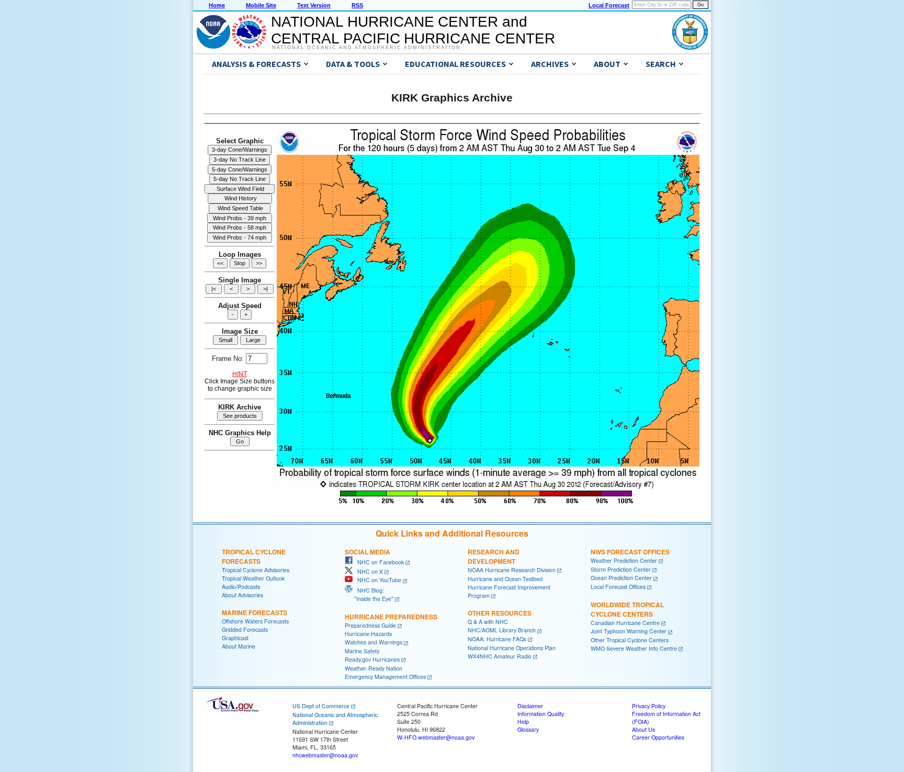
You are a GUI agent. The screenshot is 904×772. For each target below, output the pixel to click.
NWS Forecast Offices (630, 552)
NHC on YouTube (377, 580)
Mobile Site (261, 5)
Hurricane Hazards (368, 634)
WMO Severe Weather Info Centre (634, 648)
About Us (643, 729)
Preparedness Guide (370, 625)
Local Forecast (609, 5)
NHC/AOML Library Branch (502, 630)
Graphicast (235, 638)
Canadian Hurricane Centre (625, 623)
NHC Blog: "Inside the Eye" (369, 594)
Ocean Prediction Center (621, 578)
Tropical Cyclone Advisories (255, 570)
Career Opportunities (658, 737)
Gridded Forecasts (245, 629)
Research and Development (493, 556)
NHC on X (368, 571)
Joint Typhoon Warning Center (628, 631)
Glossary (528, 729)
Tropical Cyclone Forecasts (254, 556)
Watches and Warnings (373, 642)
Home (217, 5)
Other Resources (500, 613)
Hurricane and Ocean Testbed (505, 579)
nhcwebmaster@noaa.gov (325, 755)
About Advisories (242, 595)
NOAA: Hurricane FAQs (497, 639)
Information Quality (540, 714)
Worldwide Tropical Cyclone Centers (627, 609)
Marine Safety (362, 651)
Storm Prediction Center (621, 569)
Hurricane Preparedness (391, 616)
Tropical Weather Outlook (253, 578)
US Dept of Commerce (320, 706)
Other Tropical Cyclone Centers (630, 640)
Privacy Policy (648, 706)
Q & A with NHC (488, 622)
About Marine (238, 646)
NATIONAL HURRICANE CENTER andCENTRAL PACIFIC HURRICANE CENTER (413, 30)
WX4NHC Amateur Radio (500, 656)
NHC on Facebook (378, 562)
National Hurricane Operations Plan (512, 648)
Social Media (367, 552)
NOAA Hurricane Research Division (512, 570)
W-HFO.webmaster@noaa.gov (435, 737)
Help (523, 721)
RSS (357, 5)
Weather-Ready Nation (373, 668)
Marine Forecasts (254, 612)
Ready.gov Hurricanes (372, 659)
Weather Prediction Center (624, 560)
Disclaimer (530, 706)
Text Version (314, 5)
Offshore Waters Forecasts (255, 621)
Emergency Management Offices (385, 676)
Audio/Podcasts (241, 587)
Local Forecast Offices (618, 587)
